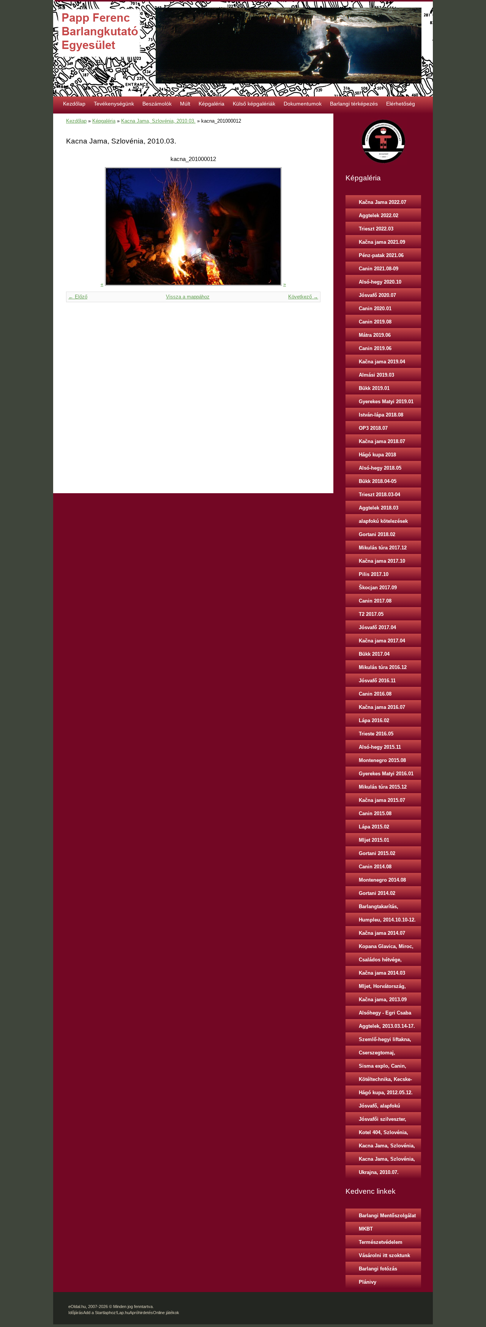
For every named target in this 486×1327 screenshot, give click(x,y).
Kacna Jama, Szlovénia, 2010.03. (158, 121)
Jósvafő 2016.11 (377, 680)
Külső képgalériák (254, 104)
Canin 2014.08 (375, 866)
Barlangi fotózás (378, 1269)
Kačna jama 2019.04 (382, 361)
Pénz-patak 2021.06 (381, 255)
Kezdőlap (74, 104)
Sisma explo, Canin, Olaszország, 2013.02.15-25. (388, 1067)
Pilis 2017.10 (373, 574)
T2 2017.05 (371, 614)
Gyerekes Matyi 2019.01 (386, 401)
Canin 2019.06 (375, 348)
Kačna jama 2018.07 (382, 441)
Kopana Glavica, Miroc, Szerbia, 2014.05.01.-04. (386, 948)
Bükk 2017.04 (374, 654)
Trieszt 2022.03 (376, 229)
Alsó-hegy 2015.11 (380, 747)
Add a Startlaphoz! (100, 1312)
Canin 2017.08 (375, 601)
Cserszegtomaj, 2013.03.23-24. (377, 1054)
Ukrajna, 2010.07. (379, 1172)
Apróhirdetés (141, 1312)
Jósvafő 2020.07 (377, 295)
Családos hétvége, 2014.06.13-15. (380, 961)
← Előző (77, 297)
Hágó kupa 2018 (377, 455)
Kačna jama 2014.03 (382, 973)
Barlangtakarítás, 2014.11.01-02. (378, 908)
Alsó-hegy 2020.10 (380, 282)
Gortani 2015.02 (377, 853)
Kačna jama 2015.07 (382, 800)
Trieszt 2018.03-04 (379, 494)
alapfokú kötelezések (383, 521)
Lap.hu (123, 1312)
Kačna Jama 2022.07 (382, 202)
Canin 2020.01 (375, 308)
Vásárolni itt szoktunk (384, 1255)
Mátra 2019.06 (375, 335)
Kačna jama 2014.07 (382, 933)
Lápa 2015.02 (374, 827)
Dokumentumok (303, 104)
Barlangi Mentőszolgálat (387, 1215)
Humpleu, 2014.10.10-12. (387, 920)
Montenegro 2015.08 (382, 760)
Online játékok (166, 1312)
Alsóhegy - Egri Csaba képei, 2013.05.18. (385, 1014)
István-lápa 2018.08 (381, 415)
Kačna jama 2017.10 (382, 561)
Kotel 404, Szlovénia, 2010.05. (383, 1134)
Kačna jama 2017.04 (382, 641)
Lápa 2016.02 (374, 720)
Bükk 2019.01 (374, 388)
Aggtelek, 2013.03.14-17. (387, 1026)
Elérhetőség (400, 104)
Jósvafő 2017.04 (377, 627)
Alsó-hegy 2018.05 (380, 468)
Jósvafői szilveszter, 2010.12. (382, 1120)
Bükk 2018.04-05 (377, 481)
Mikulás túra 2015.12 (383, 787)
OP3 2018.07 (373, 428)
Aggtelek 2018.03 (378, 508)
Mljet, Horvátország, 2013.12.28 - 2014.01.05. (386, 987)
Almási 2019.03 (376, 375)
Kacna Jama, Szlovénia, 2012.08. (387, 1160)
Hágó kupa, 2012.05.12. (386, 1092)
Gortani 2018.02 (377, 534)
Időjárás (75, 1312)
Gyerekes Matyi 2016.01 (386, 773)
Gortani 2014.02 (377, 893)
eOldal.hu (77, 1306)
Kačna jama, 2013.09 (383, 999)
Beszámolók (157, 104)
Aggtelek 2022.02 (378, 215)
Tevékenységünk (114, 104)
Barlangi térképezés (354, 104)
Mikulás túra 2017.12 (383, 548)
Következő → (303, 297)
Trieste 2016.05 (376, 734)
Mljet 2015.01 (374, 840)
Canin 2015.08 (375, 813)
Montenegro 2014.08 (382, 880)
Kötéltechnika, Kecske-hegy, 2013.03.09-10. (385, 1081)
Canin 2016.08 (375, 694)
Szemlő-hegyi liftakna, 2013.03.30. (385, 1041)
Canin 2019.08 (375, 322)
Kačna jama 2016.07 (382, 707)
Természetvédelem (380, 1242)
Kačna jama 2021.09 (382, 242)
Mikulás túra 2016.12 (383, 667)
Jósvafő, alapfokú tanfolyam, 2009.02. (381, 1107)
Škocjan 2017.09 (378, 587)
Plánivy (367, 1282)
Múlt (185, 104)
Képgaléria (211, 104)
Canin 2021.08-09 (378, 268)
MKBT (366, 1229)
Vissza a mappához (188, 297)
